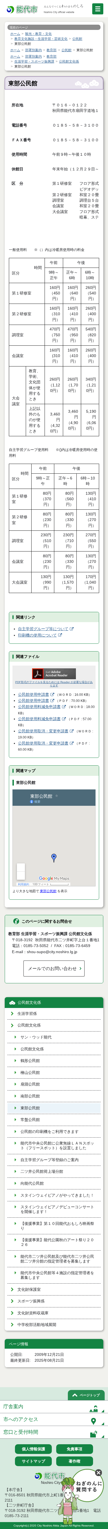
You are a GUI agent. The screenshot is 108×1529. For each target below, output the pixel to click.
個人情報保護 (33, 1449)
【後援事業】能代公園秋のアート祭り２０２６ (57, 1242)
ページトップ (90, 1395)
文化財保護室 (29, 1289)
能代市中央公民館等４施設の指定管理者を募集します (57, 1275)
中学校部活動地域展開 (36, 1325)
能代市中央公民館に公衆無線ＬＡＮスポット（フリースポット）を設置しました (57, 1145)
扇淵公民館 (30, 1084)
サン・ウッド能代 (36, 1037)
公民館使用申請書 (33, 694)
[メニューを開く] (97, 8)
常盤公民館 (30, 1120)
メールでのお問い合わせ (52, 968)
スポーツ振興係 (31, 1301)
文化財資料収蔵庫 (32, 1313)
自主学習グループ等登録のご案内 (49, 1160)
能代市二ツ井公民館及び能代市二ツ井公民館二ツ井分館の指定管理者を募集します (57, 1259)
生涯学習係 (27, 1014)
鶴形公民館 (30, 1061)
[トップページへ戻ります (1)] (23, 9)
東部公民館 (48, 891)
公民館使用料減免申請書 (39, 707)
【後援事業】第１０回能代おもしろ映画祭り (57, 1226)
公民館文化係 (29, 1002)
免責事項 (74, 1449)
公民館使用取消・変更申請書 (43, 731)
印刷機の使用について (37, 635)
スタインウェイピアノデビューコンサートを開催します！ (57, 1209)
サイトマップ (33, 1461)
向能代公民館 (32, 1183)
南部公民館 (30, 1096)
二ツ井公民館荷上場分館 (41, 1171)
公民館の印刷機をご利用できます (49, 1132)
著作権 (74, 1461)
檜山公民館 (30, 1073)
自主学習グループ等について (43, 629)
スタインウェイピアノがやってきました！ (57, 1195)
